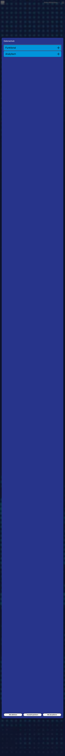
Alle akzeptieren (52, 715)
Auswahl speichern (32, 715)
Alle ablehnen (13, 715)
